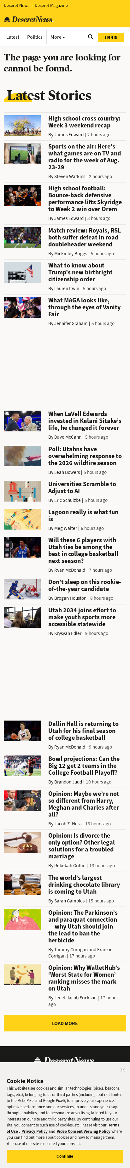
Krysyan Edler (67, 633)
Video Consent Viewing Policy (83, 1131)
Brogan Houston (70, 598)
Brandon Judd (68, 782)
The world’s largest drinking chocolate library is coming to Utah (84, 884)
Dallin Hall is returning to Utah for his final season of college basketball (83, 731)
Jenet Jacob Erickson (75, 998)
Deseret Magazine (51, 5)
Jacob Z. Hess (67, 824)
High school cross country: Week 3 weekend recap (84, 122)
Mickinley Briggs (70, 253)
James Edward (69, 135)
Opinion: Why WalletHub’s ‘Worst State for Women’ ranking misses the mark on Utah (84, 978)
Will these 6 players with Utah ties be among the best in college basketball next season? (83, 550)
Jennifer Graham (71, 323)
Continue (64, 1156)
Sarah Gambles (69, 901)
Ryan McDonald (69, 570)
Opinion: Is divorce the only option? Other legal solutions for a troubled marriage (81, 846)
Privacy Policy (34, 1131)
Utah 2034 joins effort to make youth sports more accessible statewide (82, 617)
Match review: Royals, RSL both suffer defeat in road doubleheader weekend (84, 237)
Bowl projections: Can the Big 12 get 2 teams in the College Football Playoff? (84, 766)
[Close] (122, 1071)
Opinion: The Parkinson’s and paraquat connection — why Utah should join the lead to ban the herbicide (83, 926)
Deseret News (16, 5)
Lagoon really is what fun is (83, 515)
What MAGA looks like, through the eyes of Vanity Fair (84, 307)
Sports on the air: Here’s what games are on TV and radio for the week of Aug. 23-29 (84, 156)
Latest (12, 37)
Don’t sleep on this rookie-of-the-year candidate (84, 585)
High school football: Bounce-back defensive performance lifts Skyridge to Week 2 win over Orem (85, 198)
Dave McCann (67, 437)
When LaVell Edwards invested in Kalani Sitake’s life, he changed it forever (84, 421)
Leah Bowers (67, 472)
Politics (35, 37)
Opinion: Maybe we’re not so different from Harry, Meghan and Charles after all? (83, 804)
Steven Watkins (69, 176)
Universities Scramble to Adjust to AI (82, 487)
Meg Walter (65, 528)
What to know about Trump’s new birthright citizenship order (80, 272)
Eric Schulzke (67, 500)
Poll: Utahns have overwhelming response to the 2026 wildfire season (85, 456)
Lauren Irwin (66, 288)
